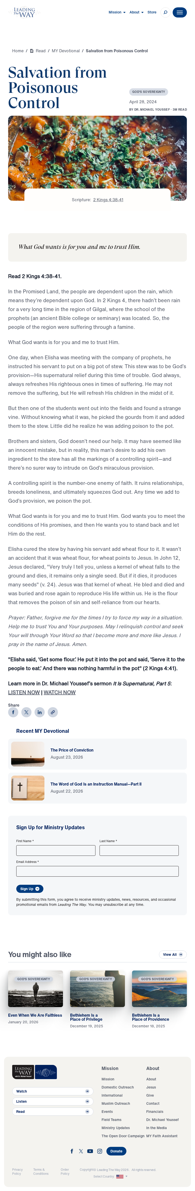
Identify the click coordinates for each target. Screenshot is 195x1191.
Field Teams (111, 1119)
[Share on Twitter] (26, 712)
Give (150, 1095)
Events (107, 1111)
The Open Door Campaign (123, 1135)
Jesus (151, 1087)
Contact (152, 1103)
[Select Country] (122, 1177)
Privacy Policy (17, 1171)
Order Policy (65, 1171)
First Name (25, 841)
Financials (154, 1111)
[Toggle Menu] (180, 12)
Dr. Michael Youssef (162, 1119)
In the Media (156, 1127)
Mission (108, 1079)
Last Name (108, 841)
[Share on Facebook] (13, 712)
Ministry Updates (116, 1127)
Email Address (27, 862)
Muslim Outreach (116, 1103)
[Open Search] (165, 12)
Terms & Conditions (40, 1171)
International (112, 1095)
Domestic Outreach (118, 1087)
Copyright (86, 1169)
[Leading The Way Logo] (24, 12)
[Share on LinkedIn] (40, 712)
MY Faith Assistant (161, 1135)
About (151, 1079)
